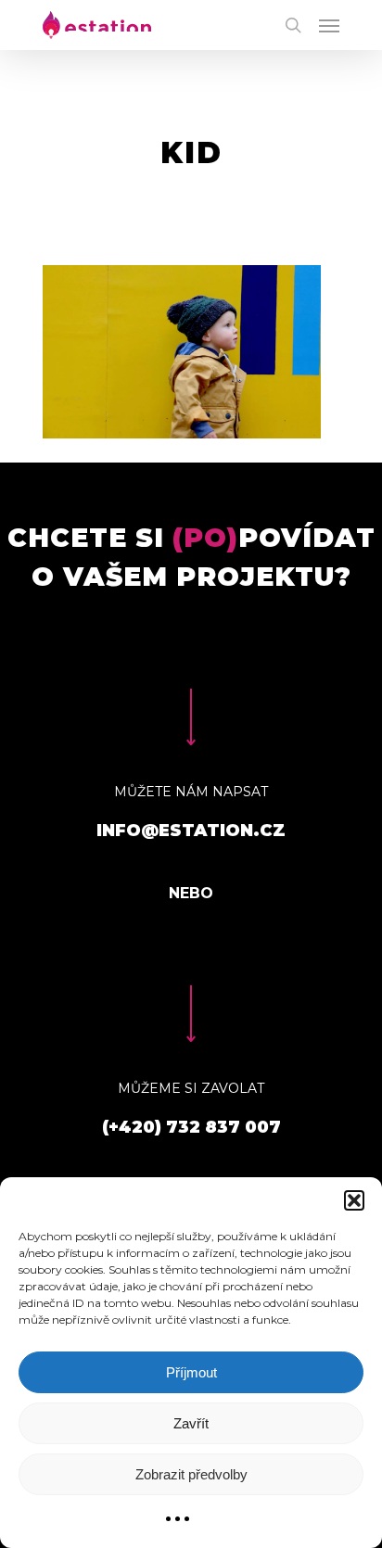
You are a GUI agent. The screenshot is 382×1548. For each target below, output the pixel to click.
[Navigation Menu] (329, 25)
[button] (354, 1200)
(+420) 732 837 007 (191, 1127)
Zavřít (191, 1423)
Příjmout (191, 1372)
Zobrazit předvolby (191, 1474)
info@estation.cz (191, 830)
